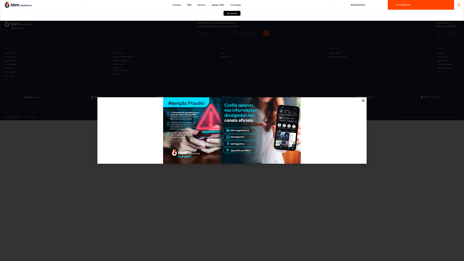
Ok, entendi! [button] (232, 13)
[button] (363, 101)
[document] (232, 130)
